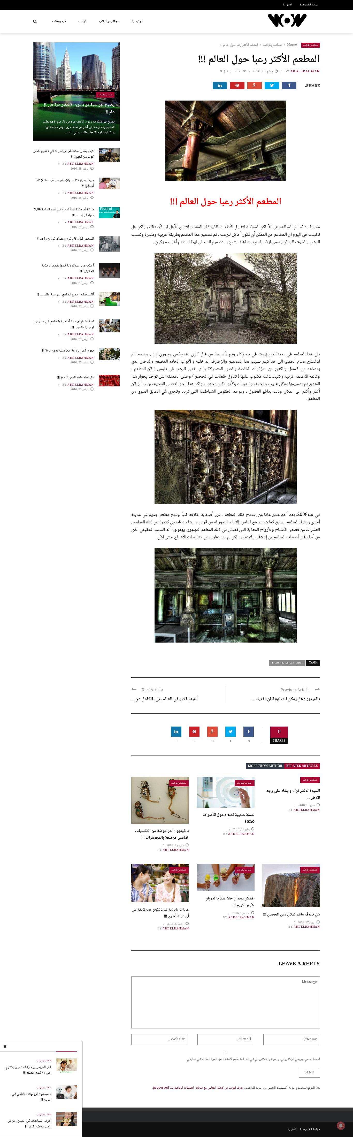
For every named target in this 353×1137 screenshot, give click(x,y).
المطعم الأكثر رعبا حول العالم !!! (287, 663)
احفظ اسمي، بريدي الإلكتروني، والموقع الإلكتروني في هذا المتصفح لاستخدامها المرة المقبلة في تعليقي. (253, 1059)
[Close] (5, 1047)
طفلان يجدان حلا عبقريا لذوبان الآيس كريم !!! (230, 902)
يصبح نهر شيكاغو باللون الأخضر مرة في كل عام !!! (78, 108)
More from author (265, 766)
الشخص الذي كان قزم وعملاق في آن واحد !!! (65, 239)
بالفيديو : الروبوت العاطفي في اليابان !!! (31, 1097)
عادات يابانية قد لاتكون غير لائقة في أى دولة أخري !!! (160, 913)
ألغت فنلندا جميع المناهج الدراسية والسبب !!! (65, 295)
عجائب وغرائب (109, 21)
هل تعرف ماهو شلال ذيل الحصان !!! (291, 914)
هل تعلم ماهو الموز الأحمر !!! (75, 378)
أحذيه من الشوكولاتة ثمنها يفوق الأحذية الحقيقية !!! (68, 268)
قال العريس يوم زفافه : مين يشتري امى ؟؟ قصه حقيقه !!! (28, 1070)
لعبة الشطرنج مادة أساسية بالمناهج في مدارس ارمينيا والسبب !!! (64, 324)
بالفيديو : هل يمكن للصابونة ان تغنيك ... (285, 699)
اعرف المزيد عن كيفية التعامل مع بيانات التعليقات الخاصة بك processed (198, 1088)
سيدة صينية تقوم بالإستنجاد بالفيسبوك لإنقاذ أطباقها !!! (65, 183)
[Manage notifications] (341, 1125)
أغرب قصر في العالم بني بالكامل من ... (164, 699)
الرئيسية (137, 21)
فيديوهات (59, 21)
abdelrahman (305, 71)
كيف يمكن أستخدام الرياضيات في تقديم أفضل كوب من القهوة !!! (63, 154)
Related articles (302, 766)
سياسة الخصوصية (309, 4)
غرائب (82, 21)
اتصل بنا (287, 4)
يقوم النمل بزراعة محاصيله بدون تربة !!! (68, 351)
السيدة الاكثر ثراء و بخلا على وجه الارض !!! (293, 794)
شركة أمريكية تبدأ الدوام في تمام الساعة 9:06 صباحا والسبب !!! (64, 212)
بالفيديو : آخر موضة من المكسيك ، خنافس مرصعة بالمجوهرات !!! (162, 834)
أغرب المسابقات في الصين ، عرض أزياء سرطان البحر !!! (29, 1124)
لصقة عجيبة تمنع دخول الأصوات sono (229, 818)
